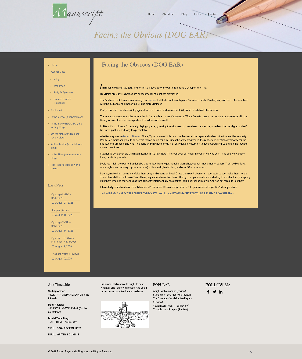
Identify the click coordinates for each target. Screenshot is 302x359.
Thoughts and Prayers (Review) (170, 309)
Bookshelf (56, 110)
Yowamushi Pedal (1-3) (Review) (171, 305)
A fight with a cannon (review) (169, 291)
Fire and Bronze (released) (62, 101)
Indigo (57, 79)
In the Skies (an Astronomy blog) (66, 156)
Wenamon (59, 86)
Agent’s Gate (58, 71)
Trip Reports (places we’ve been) (65, 166)
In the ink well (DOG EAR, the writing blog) (66, 125)
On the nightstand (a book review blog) (65, 136)
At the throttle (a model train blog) (66, 146)
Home (54, 65)
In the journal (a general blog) (67, 117)
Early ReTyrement (64, 92)
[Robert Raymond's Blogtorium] (78, 14)
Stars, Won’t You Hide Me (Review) (172, 294)
